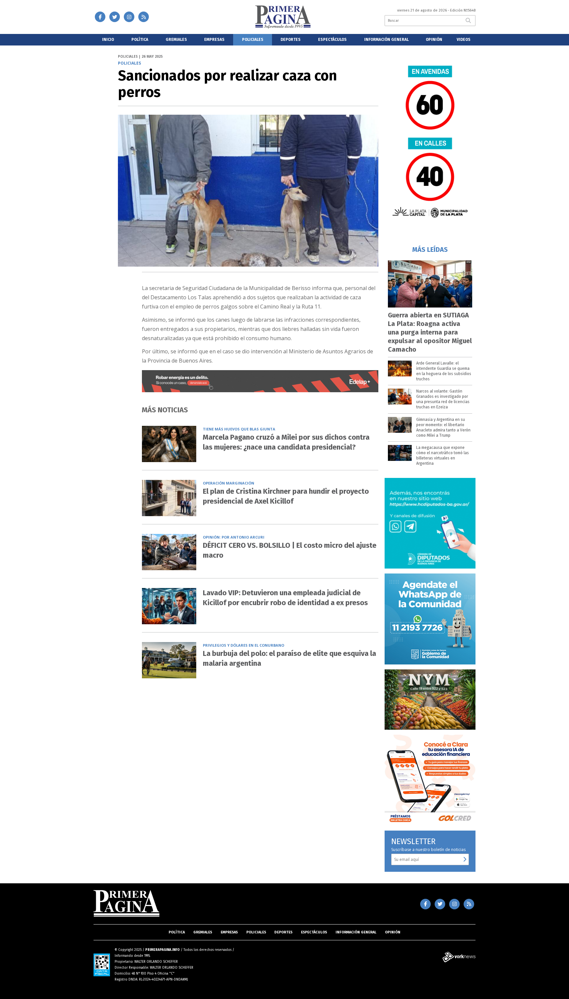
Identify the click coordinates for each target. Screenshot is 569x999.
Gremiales (176, 39)
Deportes (291, 39)
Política (139, 39)
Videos (464, 39)
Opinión (434, 39)
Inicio (108, 39)
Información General (386, 39)
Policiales (252, 39)
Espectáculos (332, 39)
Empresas (214, 39)
